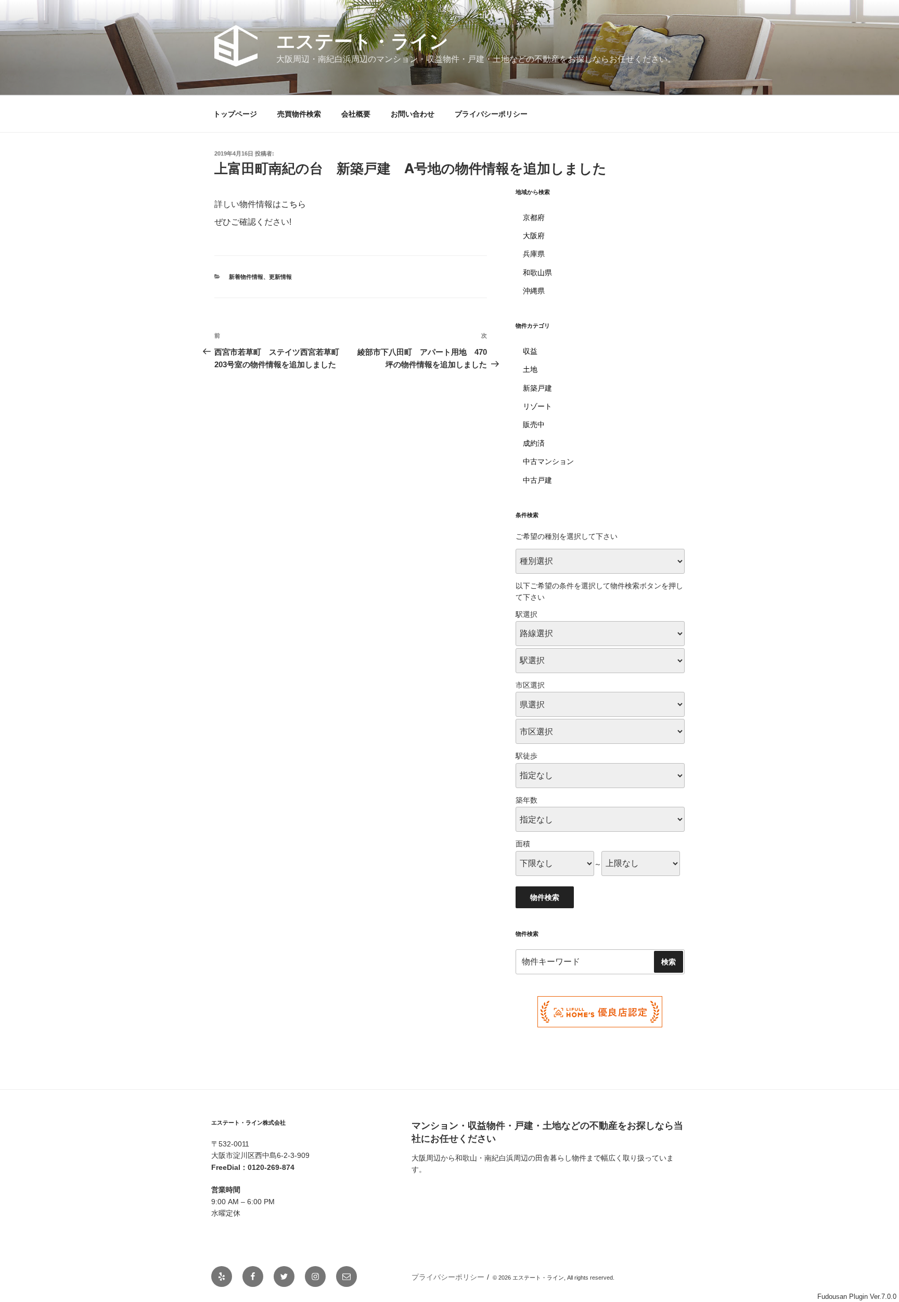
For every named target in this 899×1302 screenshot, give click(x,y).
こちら (293, 204)
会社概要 (355, 114)
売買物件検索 (299, 114)
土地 (530, 369)
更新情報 (280, 277)
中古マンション (548, 461)
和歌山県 (537, 272)
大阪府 (534, 235)
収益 (530, 351)
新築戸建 (537, 388)
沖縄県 (534, 291)
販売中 (534, 424)
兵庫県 (534, 254)
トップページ (235, 114)
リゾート (537, 406)
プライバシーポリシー (491, 114)
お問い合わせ (412, 114)
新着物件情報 (246, 277)
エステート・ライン (362, 41)
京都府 (534, 217)
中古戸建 (537, 480)
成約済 (534, 443)
